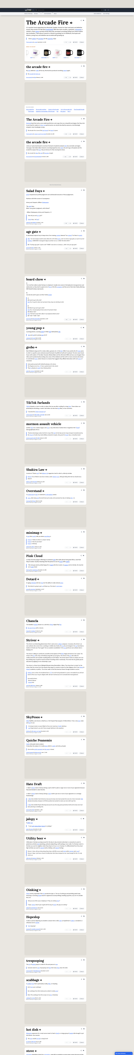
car (32, 823)
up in (38, 215)
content (58, 235)
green (27, 195)
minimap (28, 546)
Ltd (47, 473)
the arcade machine (41, 109)
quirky (53, 746)
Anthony (30, 673)
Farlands (41, 412)
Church (31, 435)
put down (40, 39)
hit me (33, 628)
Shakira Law (28, 481)
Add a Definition (97, 13)
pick (32, 987)
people (50, 295)
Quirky (28, 744)
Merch (82, 42)
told (38, 498)
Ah (29, 335)
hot (37, 1039)
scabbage (28, 998)
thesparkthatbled (37, 156)
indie (62, 148)
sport (49, 794)
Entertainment (47, 13)
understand (31, 495)
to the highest (49, 495)
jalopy (27, 829)
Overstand (28, 501)
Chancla (27, 631)
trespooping (28, 971)
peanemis (40, 749)
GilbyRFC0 (34, 222)
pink (32, 567)
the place (46, 153)
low (59, 408)
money (66, 565)
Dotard (27, 589)
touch (61, 562)
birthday (30, 241)
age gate (28, 247)
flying (51, 625)
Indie (37, 70)
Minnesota (29, 1033)
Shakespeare (45, 202)
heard (51, 130)
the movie (47, 749)
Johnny (33, 905)
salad (30, 206)
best (43, 130)
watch (80, 235)
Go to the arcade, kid (66, 109)
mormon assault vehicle (31, 438)
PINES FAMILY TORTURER (39, 415)
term (32, 428)
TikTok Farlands (29, 415)
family (77, 428)
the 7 (72, 498)
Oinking (27, 908)
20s (59, 332)
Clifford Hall (33, 1041)
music (79, 351)
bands (46, 130)
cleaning (71, 851)
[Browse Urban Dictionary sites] (29, 10)
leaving (34, 964)
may (63, 646)
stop (38, 968)
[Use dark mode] (108, 10)
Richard (30, 477)
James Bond (37, 826)
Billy (29, 239)
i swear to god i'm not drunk (40, 134)
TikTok (28, 406)
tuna (31, 1039)
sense (61, 583)
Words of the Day (28, 13)
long (42, 583)
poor (79, 721)
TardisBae (33, 631)
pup (42, 335)
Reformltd (35, 481)
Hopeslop (28, 929)
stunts (43, 826)
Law (38, 473)
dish (39, 1039)
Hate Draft (28, 810)
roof (41, 153)
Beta (62, 654)
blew (37, 153)
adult (42, 332)
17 (40, 366)
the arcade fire (29, 77)
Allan (35, 77)
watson (31, 829)
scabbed (29, 984)
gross (56, 991)
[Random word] (102, 10)
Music (55, 13)
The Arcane (31, 111)
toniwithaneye (35, 570)
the (57, 111)
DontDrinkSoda (34, 908)
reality (68, 562)
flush (50, 968)
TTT (51, 673)
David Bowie (49, 29)
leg (51, 995)
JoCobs (33, 998)
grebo (27, 371)
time (42, 125)
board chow (28, 319)
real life (37, 923)
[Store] (105, 10)
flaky (49, 984)
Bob (29, 302)
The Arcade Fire (29, 42)
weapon (36, 625)
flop (60, 625)
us (42, 586)
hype (39, 150)
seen (60, 921)
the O (69, 111)
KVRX (39, 438)
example (50, 39)
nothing (34, 39)
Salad (29, 219)
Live (45, 125)
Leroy (29, 498)
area (33, 984)
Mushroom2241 (38, 752)
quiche (35, 749)
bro (44, 412)
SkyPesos (28, 731)
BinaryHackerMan (36, 319)
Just (29, 728)
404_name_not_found (36, 731)
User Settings (106, 13)
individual (33, 583)
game (59, 239)
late (50, 332)
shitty (29, 823)
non (44, 893)
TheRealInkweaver (37, 971)
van (48, 428)
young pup (28, 338)
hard (29, 723)
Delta (27, 721)
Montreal (28, 123)
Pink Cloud (28, 570)
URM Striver (33, 685)
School (81, 667)
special (65, 70)
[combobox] (69, 10)
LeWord (32, 546)
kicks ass (38, 74)
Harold (30, 682)
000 (60, 726)
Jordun (35, 42)
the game (62, 111)
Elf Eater (34, 501)
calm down (59, 586)
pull (33, 826)
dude (51, 565)
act (29, 964)
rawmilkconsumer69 (36, 929)
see (57, 964)
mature (70, 235)
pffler (33, 810)
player (37, 31)
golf (38, 844)
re (33, 335)
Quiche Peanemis (29, 752)
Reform (44, 473)
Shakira (55, 477)
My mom (30, 628)
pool (78, 851)
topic (36, 495)
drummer (78, 29)
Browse (36, 13)
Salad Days (28, 222)
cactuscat (32, 371)
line (54, 433)
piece (46, 746)
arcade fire (32, 74)
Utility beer (28, 858)
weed (54, 905)
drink (64, 851)
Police (27, 893)
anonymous (33, 589)
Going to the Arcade (53, 109)
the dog (33, 338)
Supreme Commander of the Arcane (45, 111)
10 (29, 926)
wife (65, 146)
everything (47, 536)
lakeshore (34, 858)
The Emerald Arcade (79, 109)
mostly (34, 536)
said (38, 219)
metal (38, 368)
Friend (29, 540)
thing (58, 968)
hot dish (28, 1041)
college (60, 644)
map (28, 536)
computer (59, 287)
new (29, 70)
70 (58, 726)
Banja (33, 247)
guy (34, 656)
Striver (27, 685)
